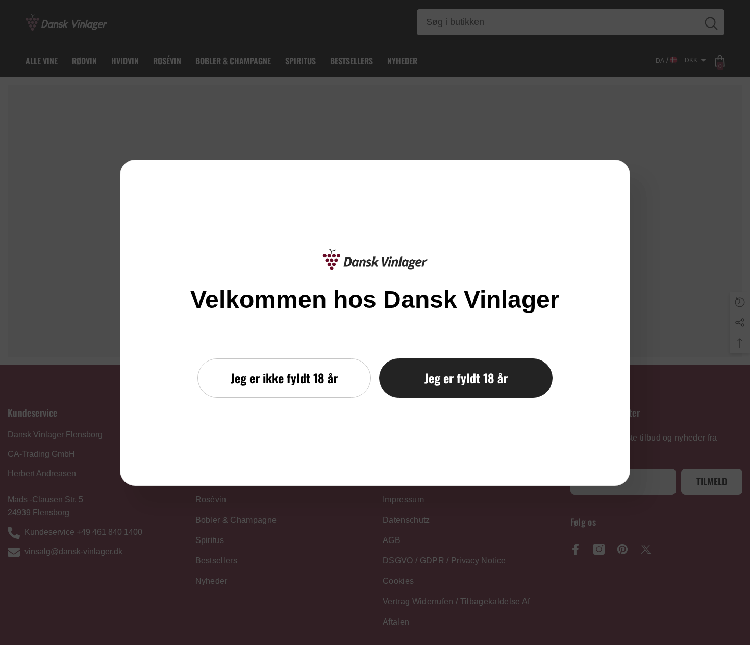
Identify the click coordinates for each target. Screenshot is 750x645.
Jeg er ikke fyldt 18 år (284, 378)
